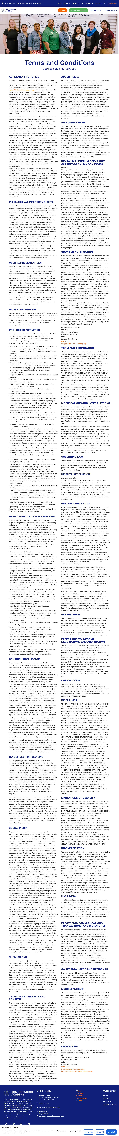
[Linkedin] (28, 1124)
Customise (89, 1132)
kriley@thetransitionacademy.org (73, 344)
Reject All (100, 1132)
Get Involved (110, 10)
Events (74, 3)
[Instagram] (14, 1124)
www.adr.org (81, 531)
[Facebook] (6, 1124)
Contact (98, 3)
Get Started (94, 10)
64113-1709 (65, 341)
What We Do (63, 3)
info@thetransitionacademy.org (73, 1069)
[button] (104, 3)
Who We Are (86, 3)
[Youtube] (21, 1124)
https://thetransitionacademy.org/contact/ (77, 1071)
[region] (59, 1130)
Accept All (111, 1132)
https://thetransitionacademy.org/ (21, 90)
